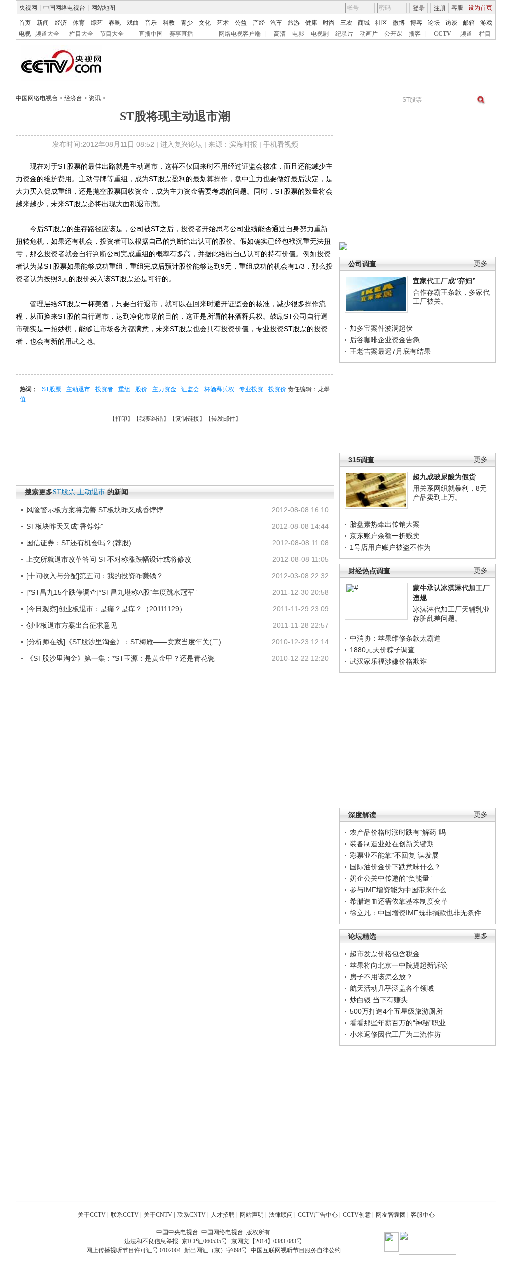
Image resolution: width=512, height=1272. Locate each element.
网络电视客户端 (240, 33)
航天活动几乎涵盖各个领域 (392, 988)
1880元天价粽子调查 (382, 650)
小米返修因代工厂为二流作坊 (395, 1034)
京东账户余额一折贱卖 (385, 536)
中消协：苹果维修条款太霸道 (395, 638)
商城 (364, 22)
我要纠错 (152, 418)
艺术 (223, 22)
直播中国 (151, 33)
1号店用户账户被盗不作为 (390, 547)
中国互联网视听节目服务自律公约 (296, 1250)
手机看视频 (281, 144)
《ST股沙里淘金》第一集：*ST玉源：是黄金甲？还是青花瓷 (120, 658)
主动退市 (78, 389)
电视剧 (320, 33)
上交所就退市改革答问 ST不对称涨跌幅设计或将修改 (109, 559)
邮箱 (469, 22)
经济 (61, 22)
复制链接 (188, 418)
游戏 (486, 22)
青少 (187, 22)
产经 (259, 22)
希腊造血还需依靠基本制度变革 (399, 901)
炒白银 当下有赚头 (379, 1000)
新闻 (43, 22)
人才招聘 (223, 1214)
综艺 (97, 22)
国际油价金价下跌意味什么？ (395, 867)
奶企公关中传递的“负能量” (391, 878)
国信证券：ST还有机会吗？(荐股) (79, 543)
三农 (346, 22)
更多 (481, 263)
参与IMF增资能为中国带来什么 (398, 890)
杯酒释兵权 (219, 389)
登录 (419, 8)
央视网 (29, 7)
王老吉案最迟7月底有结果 (390, 351)
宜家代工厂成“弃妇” (444, 281)
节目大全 (112, 33)
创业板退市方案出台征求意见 (72, 625)
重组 (124, 389)
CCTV (443, 33)
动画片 (369, 33)
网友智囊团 (391, 1214)
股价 (142, 389)
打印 (122, 418)
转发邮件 (224, 418)
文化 (205, 22)
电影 (298, 33)
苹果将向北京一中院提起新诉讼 (399, 965)
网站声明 (252, 1214)
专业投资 (252, 389)
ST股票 (52, 389)
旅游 (294, 22)
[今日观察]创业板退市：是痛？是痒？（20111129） (106, 609)
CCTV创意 (357, 1214)
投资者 (105, 389)
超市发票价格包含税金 (385, 954)
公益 (241, 22)
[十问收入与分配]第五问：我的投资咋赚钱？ (95, 576)
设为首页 (480, 7)
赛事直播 (182, 33)
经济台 (73, 98)
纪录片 (345, 33)
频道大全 (48, 33)
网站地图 (104, 7)
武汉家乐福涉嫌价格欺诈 (388, 661)
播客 (415, 33)
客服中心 (423, 1214)
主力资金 (164, 389)
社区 (382, 22)
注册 (440, 8)
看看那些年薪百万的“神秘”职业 (398, 1023)
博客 (416, 22)
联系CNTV (192, 1214)
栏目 (485, 33)
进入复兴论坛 (181, 144)
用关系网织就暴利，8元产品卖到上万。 (450, 492)
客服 (458, 7)
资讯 (95, 98)
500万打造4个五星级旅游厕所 (396, 1011)
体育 (79, 22)
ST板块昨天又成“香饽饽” (65, 526)
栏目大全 (82, 33)
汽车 (276, 22)
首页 (25, 22)
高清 (280, 33)
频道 (466, 33)
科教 (169, 22)
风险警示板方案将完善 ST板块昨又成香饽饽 (95, 510)
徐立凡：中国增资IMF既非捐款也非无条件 (416, 913)
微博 (399, 22)
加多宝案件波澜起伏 (381, 328)
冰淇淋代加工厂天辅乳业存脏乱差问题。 (451, 613)
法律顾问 (281, 1214)
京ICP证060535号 (205, 1241)
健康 (312, 22)
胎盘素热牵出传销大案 (385, 524)
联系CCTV (125, 1214)
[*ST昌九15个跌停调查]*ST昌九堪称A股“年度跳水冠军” (111, 592)
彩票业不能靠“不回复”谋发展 (394, 855)
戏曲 (133, 22)
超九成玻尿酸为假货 (444, 477)
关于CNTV (158, 1214)
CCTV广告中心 (318, 1214)
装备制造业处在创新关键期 (392, 844)
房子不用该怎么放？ (381, 977)
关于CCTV (92, 1214)
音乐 (151, 22)
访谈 (452, 22)
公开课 (393, 33)
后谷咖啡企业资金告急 (385, 340)
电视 (25, 33)
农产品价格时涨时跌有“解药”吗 (398, 832)
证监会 (191, 389)
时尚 (329, 22)
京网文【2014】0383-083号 (267, 1241)
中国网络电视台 (65, 7)
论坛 (434, 22)
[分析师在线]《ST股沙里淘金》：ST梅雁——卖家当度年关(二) (124, 642)
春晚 (115, 22)
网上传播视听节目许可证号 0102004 (133, 1250)
